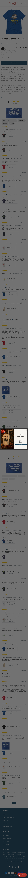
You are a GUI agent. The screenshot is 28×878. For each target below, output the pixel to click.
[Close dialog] (26, 430)
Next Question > (20, 444)
